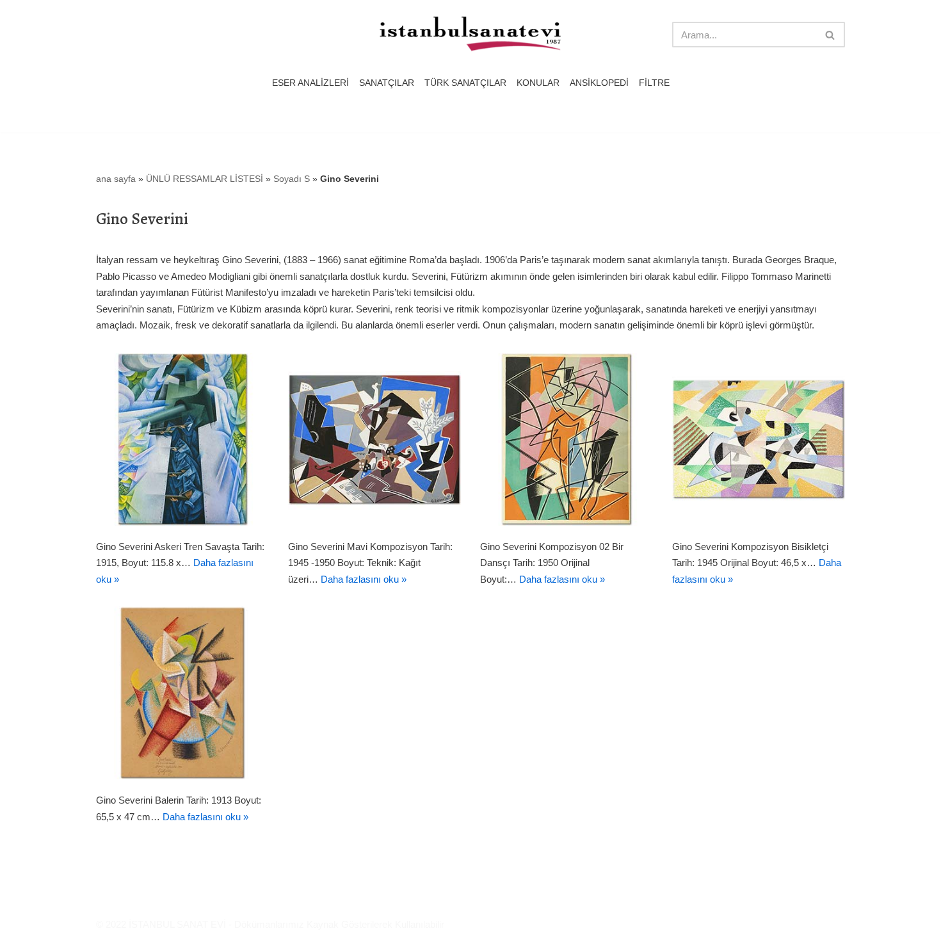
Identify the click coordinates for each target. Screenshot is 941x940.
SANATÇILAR (386, 83)
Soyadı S (291, 179)
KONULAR (538, 83)
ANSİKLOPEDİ (599, 83)
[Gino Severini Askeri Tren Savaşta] (182, 439)
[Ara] (830, 34)
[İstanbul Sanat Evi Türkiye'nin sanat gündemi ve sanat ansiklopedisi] (470, 35)
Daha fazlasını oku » (363, 579)
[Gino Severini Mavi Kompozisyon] (374, 439)
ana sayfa (116, 179)
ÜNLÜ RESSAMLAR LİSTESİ (204, 179)
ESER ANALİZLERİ (310, 83)
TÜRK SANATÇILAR (465, 83)
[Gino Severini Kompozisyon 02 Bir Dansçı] (566, 439)
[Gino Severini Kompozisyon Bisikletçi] (758, 439)
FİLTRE (654, 83)
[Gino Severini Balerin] (182, 692)
